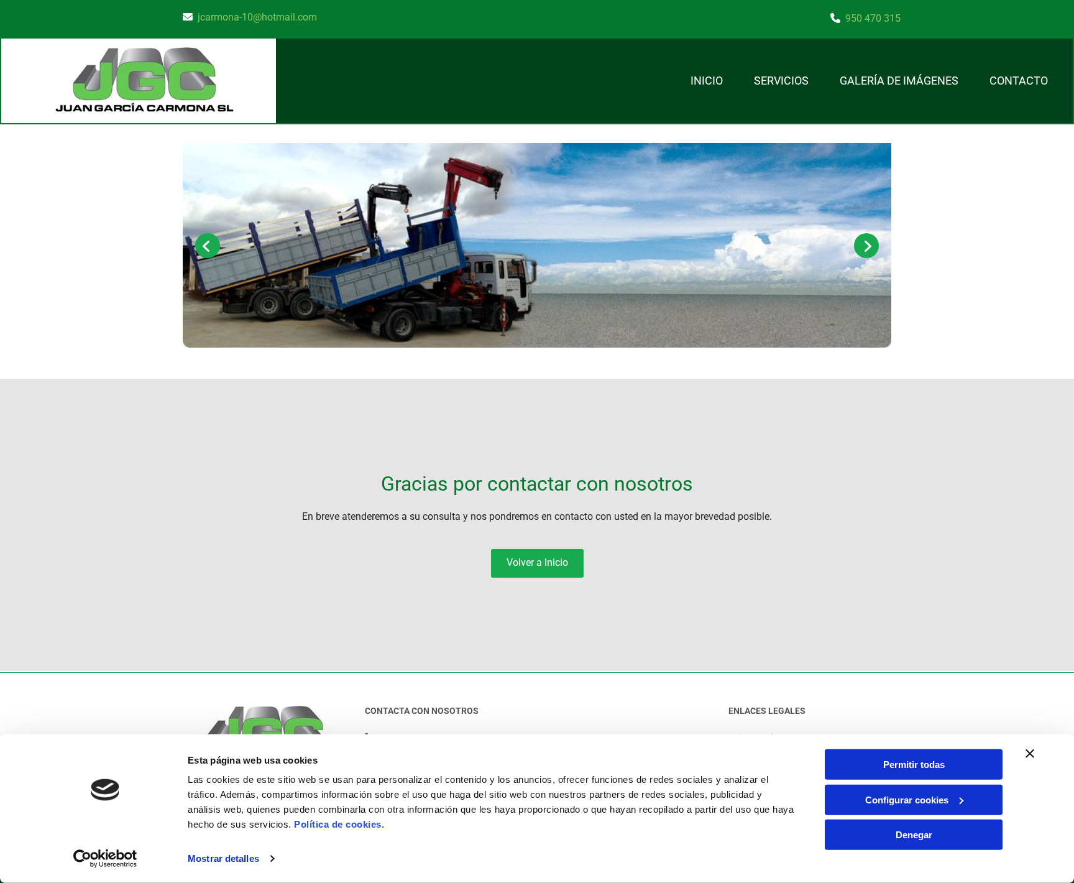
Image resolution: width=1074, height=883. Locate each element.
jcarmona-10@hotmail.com (257, 17)
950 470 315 (873, 18)
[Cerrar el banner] (1030, 753)
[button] (537, 563)
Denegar (914, 835)
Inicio (707, 80)
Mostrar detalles (223, 858)
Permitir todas (914, 764)
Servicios (781, 80)
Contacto (1018, 80)
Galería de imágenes (899, 80)
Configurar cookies (906, 799)
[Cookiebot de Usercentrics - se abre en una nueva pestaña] (105, 858)
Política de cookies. (339, 824)
